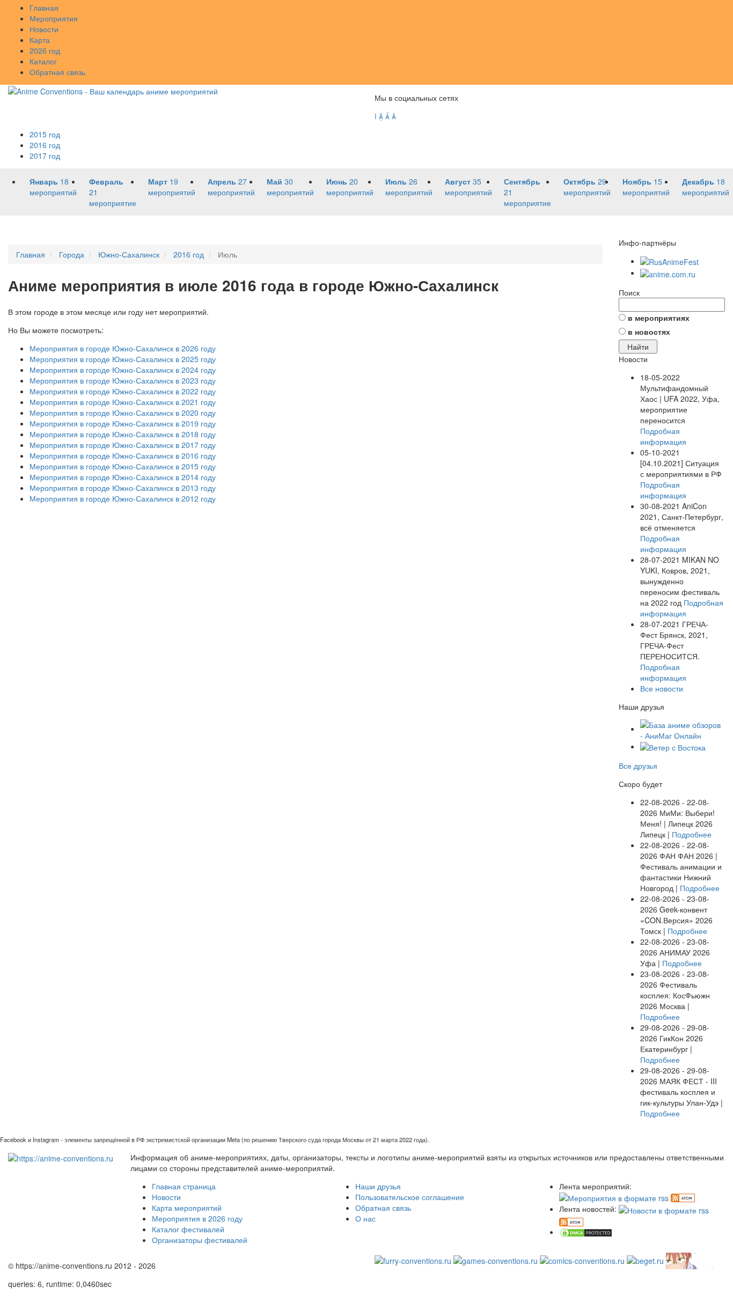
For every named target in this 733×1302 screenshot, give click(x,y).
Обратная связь (57, 72)
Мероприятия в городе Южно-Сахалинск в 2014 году (123, 477)
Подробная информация (663, 436)
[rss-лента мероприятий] (614, 1196)
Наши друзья (378, 1186)
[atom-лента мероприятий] (683, 1196)
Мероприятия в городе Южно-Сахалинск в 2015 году (123, 466)
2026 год (45, 50)
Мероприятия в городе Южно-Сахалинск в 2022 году (123, 391)
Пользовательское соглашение (409, 1196)
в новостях (649, 331)
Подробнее (692, 834)
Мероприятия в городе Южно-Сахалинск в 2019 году (123, 423)
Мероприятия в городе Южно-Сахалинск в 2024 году (123, 369)
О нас (365, 1218)
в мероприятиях (659, 317)
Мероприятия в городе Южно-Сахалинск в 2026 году (123, 348)
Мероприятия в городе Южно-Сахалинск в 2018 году (123, 434)
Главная (44, 7)
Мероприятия (54, 18)
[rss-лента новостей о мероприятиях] (664, 1208)
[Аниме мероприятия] (60, 1157)
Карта (40, 39)
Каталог (43, 61)
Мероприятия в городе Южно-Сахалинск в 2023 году (123, 380)
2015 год (45, 134)
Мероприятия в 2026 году (197, 1218)
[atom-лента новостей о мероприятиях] (571, 1221)
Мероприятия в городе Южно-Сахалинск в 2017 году (123, 444)
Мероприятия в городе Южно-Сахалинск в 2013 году (123, 487)
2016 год (45, 144)
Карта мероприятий (187, 1207)
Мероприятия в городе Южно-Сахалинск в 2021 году (123, 401)
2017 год (45, 155)
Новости (44, 29)
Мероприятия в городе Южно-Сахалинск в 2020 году (123, 412)
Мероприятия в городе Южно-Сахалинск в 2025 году (123, 359)
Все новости (661, 688)
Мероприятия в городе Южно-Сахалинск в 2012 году (123, 498)
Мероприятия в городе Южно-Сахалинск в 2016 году (123, 455)
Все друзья (638, 765)
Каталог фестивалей (188, 1229)
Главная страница (184, 1186)
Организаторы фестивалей (199, 1239)
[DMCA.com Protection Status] (586, 1231)
